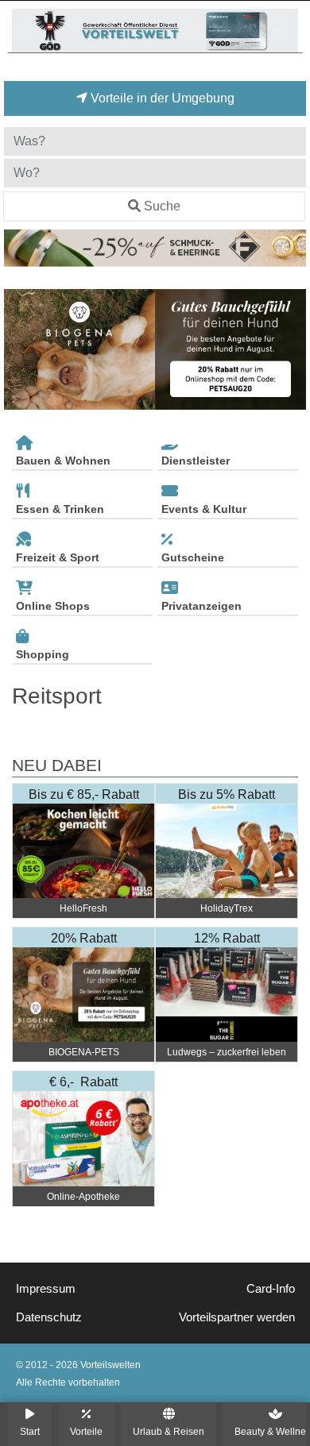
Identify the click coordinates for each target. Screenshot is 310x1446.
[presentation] (19, 350)
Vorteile (86, 1431)
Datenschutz (49, 1317)
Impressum (46, 1288)
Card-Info (270, 1288)
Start (30, 1431)
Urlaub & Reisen (168, 1431)
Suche (162, 206)
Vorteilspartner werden (237, 1317)
